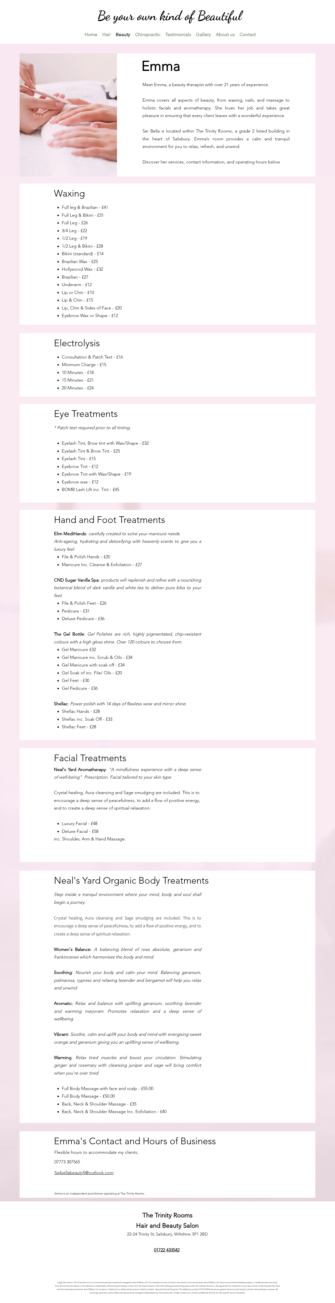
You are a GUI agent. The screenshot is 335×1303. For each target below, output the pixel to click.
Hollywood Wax (78, 269)
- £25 (93, 261)
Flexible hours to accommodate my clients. (96, 1152)
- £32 (98, 269)
